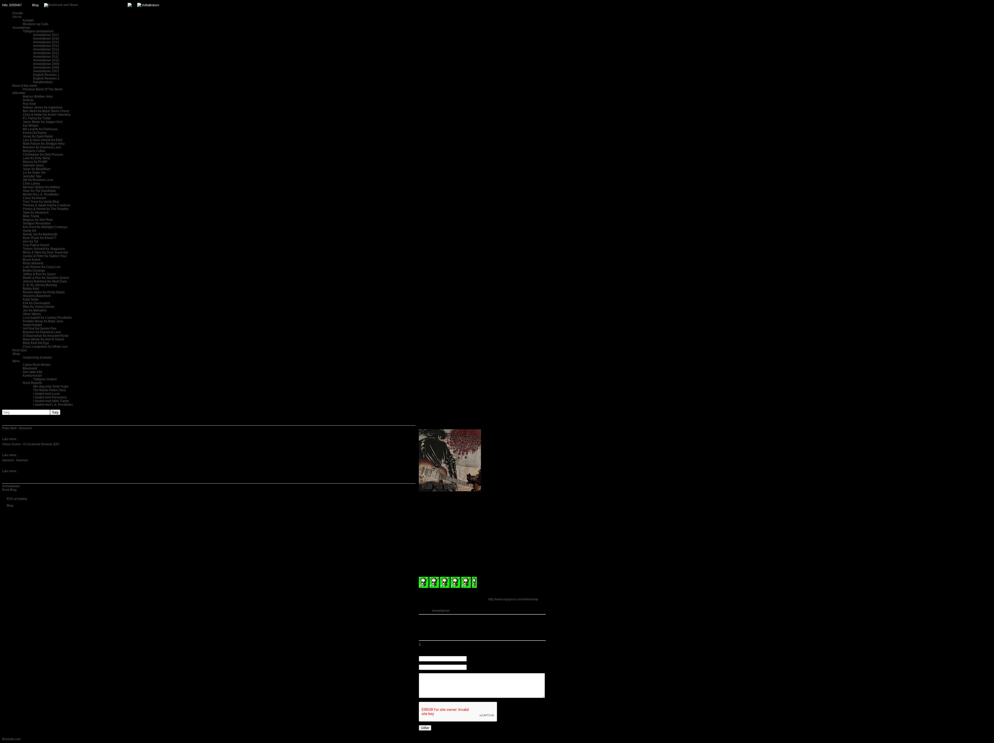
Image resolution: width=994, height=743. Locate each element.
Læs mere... (10, 439)
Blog (35, 5)
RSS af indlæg (17, 499)
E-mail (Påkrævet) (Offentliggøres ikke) (494, 667)
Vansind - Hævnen (15, 460)
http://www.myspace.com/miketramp (513, 599)
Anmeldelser (11, 486)
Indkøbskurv (150, 5)
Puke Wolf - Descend (17, 428)
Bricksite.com (11, 739)
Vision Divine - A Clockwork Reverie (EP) (30, 444)
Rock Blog (9, 490)
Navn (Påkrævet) (479, 659)
